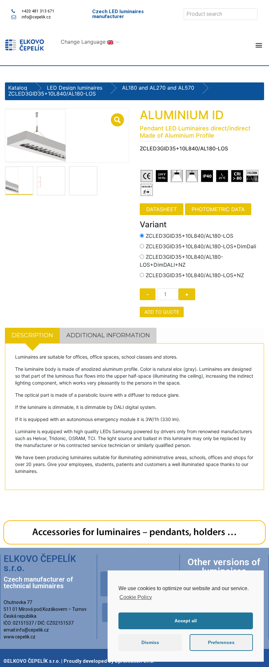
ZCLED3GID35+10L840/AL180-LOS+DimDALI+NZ (181, 261)
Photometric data (218, 209)
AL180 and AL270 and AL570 (158, 87)
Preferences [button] (221, 642)
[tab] (32, 335)
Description (32, 335)
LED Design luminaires (74, 87)
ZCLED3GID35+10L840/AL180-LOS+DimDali (201, 246)
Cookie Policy (135, 597)
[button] (258, 45)
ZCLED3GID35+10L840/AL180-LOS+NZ (195, 275)
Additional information (108, 335)
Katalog (17, 87)
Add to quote (161, 312)
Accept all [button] (186, 620)
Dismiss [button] (150, 642)
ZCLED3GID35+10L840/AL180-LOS (189, 236)
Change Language (84, 41)
